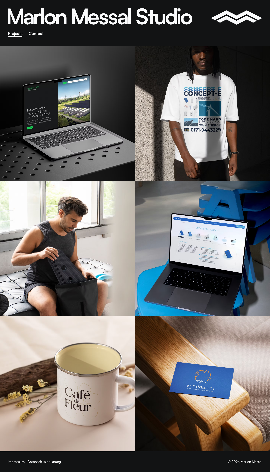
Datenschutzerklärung (44, 461)
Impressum (16, 461)
